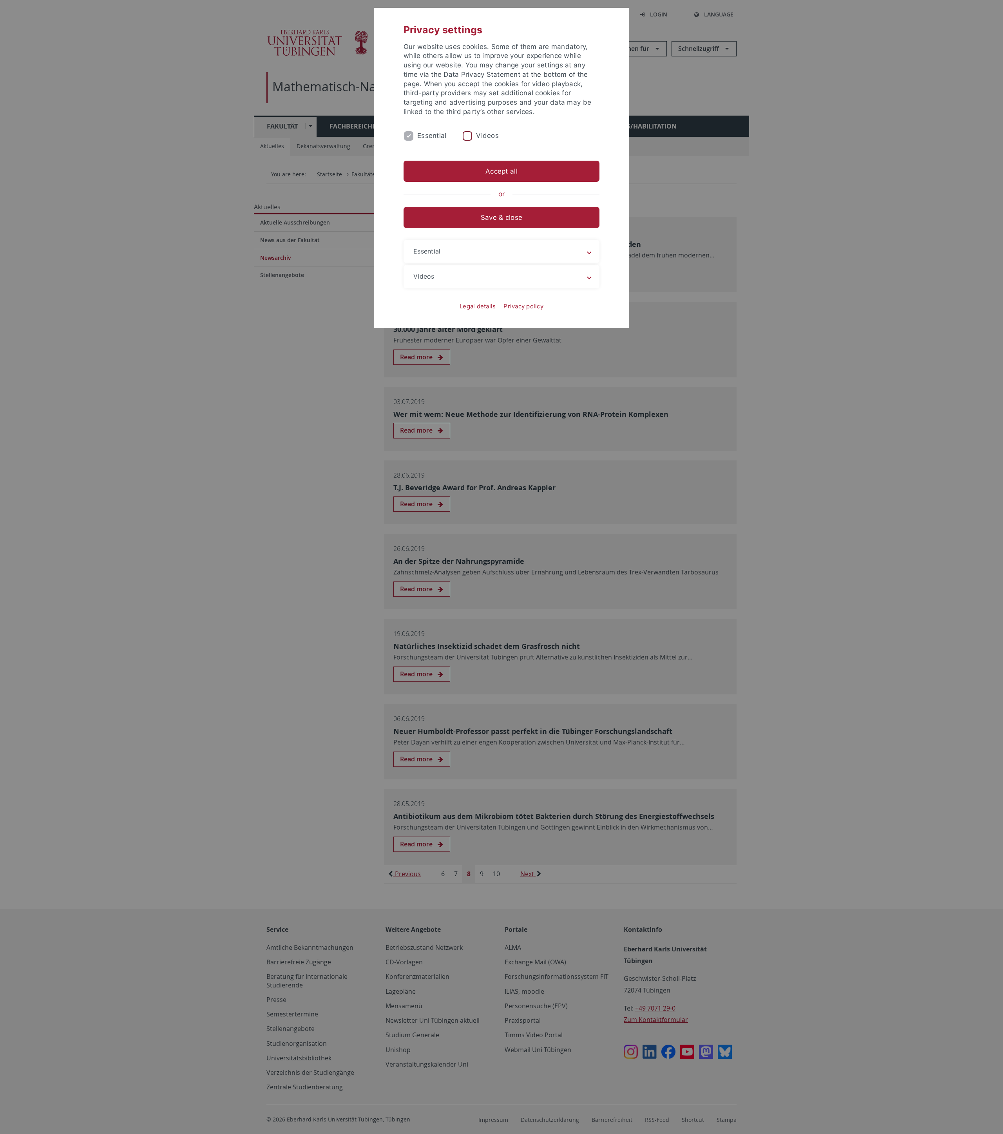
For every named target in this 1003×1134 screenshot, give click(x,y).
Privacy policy (523, 306)
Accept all (501, 171)
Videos (487, 135)
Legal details (478, 306)
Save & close (501, 217)
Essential (431, 135)
